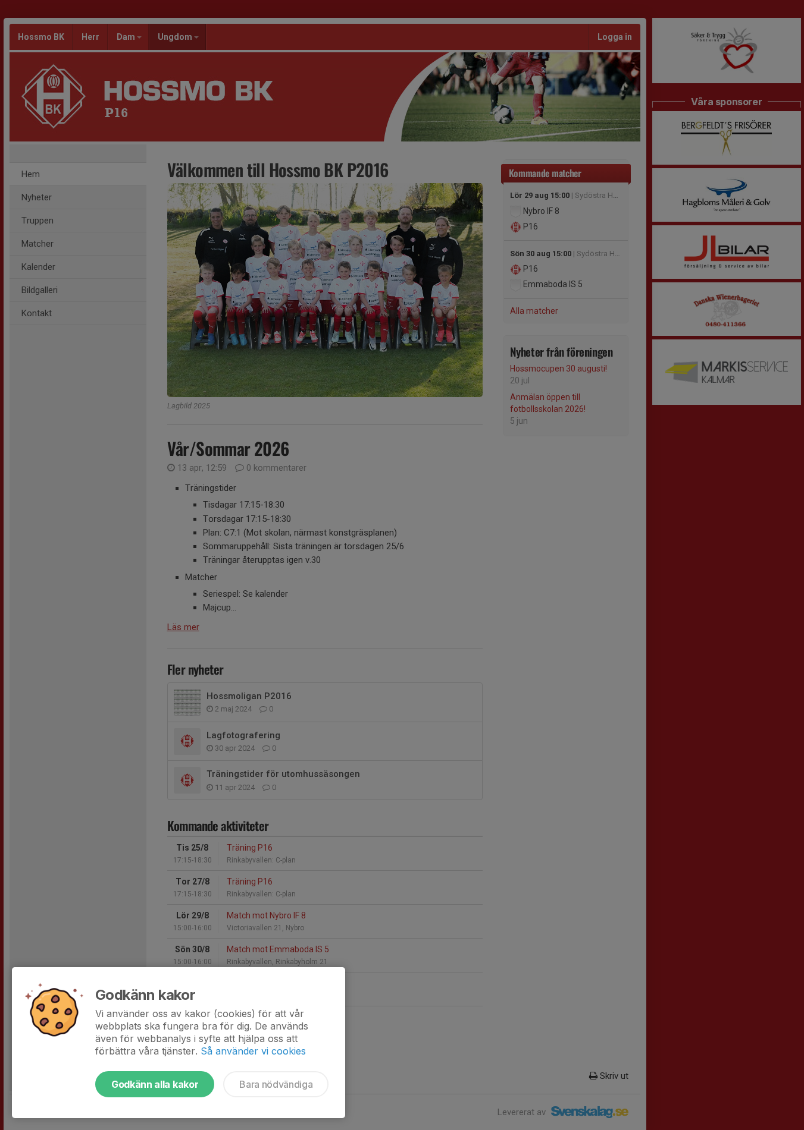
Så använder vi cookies (253, 1051)
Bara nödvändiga (275, 1084)
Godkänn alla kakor (154, 1084)
